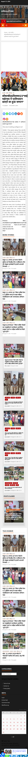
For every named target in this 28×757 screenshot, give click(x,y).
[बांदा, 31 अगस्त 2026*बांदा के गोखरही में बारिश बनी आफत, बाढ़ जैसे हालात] (14, 641)
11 (7, 722)
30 (24, 729)
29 (21, 729)
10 (3, 722)
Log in (3, 697)
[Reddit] (21, 112)
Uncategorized (8, 483)
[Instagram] (4, 117)
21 (17, 725)
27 (14, 729)
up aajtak (6, 105)
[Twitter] (12, 112)
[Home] (3, 25)
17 (3, 725)
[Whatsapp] (7, 112)
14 (17, 722)
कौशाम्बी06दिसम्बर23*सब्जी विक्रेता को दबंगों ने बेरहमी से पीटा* (19, 224)
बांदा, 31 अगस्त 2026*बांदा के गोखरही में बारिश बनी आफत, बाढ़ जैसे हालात (13, 656)
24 (3, 729)
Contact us (6, 686)
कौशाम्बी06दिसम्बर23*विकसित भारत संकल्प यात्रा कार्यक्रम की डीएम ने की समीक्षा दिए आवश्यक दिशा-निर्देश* (8, 226)
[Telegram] (10, 112)
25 (7, 729)
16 (24, 722)
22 (21, 725)
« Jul (13, 737)
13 (14, 722)
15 (21, 722)
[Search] (23, 25)
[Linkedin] (15, 112)
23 (24, 725)
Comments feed (6, 702)
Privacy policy (7, 688)
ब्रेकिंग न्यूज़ (10, 92)
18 (7, 725)
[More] (7, 117)
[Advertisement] (14, 57)
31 (3, 732)
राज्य (13, 92)
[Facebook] (4, 112)
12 (10, 722)
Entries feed (5, 700)
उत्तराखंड (7, 92)
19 (10, 725)
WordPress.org (5, 705)
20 (14, 725)
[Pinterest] (18, 112)
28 (17, 729)
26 (10, 729)
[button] (6, 25)
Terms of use (7, 683)
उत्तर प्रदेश (3, 92)
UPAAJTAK (7, 11)
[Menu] (6, 25)
